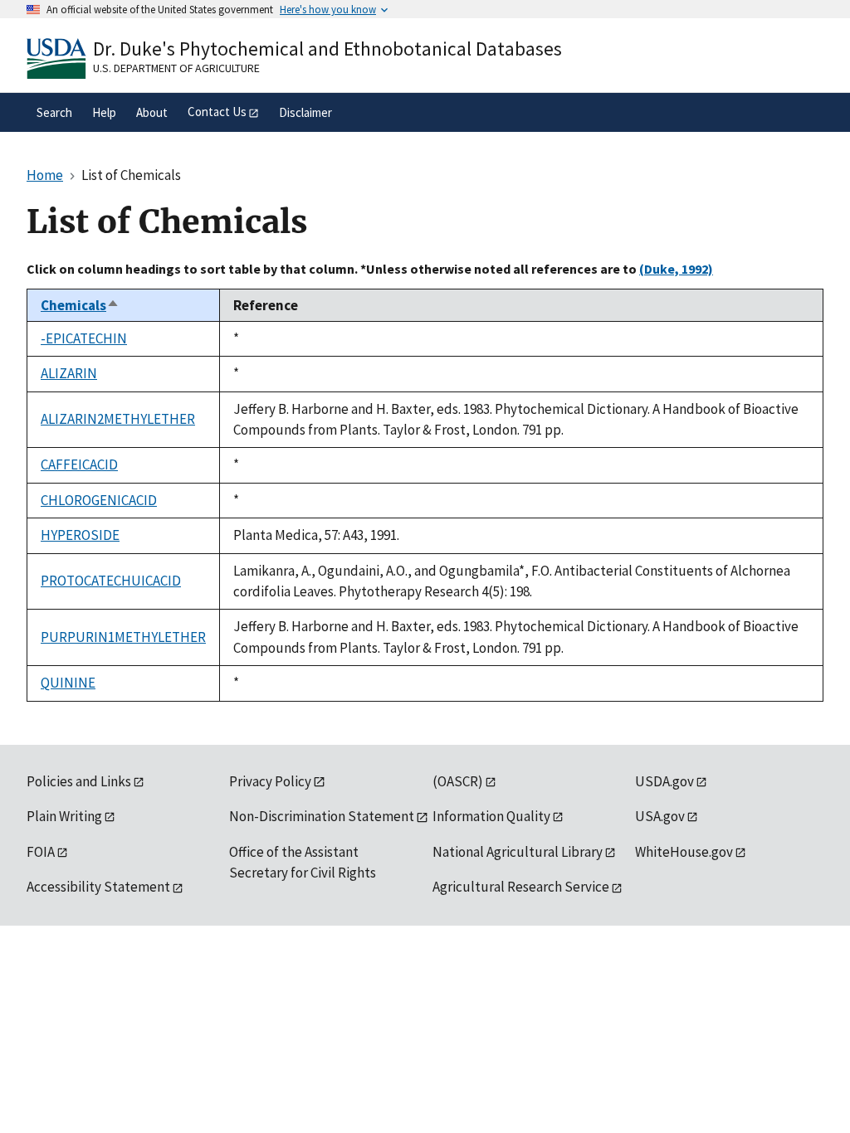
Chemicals (80, 305)
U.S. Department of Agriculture (176, 68)
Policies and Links (79, 781)
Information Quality (491, 816)
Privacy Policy (270, 781)
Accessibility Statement (98, 887)
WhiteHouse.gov (684, 852)
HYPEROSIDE (80, 535)
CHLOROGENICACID (99, 500)
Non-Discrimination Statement (321, 816)
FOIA (41, 852)
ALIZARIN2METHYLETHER (118, 419)
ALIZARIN (69, 373)
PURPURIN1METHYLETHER (123, 637)
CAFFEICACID (79, 464)
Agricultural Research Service (520, 887)
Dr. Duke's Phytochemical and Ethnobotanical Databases (327, 48)
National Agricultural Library (517, 852)
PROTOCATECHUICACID (111, 580)
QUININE (68, 682)
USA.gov (660, 816)
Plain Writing (64, 816)
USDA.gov (664, 781)
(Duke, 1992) (676, 268)
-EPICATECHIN (84, 338)
